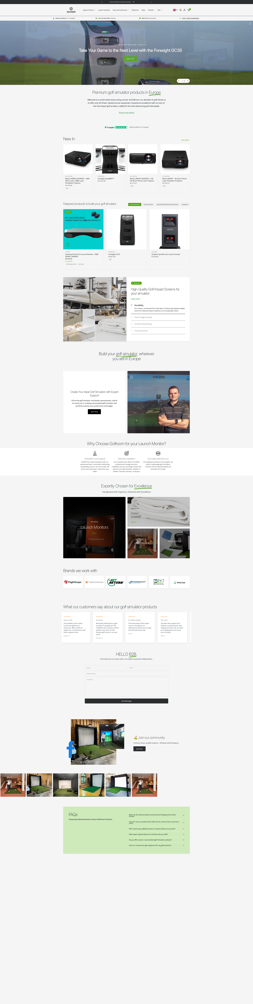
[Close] (153, 483)
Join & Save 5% (126, 515)
